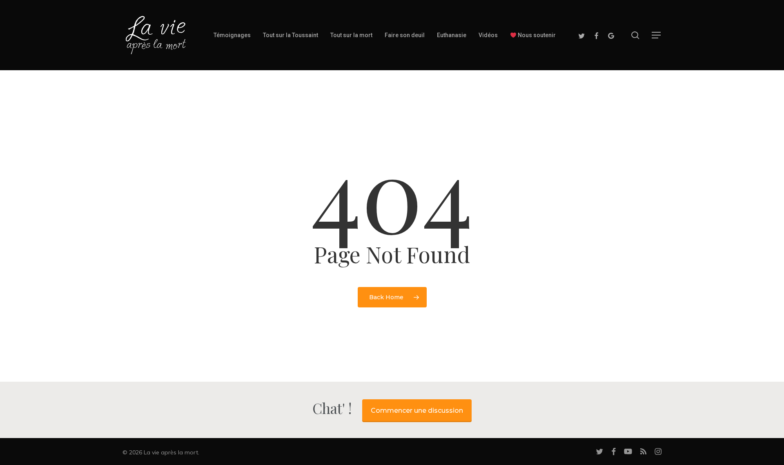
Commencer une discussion (417, 410)
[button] (657, 35)
